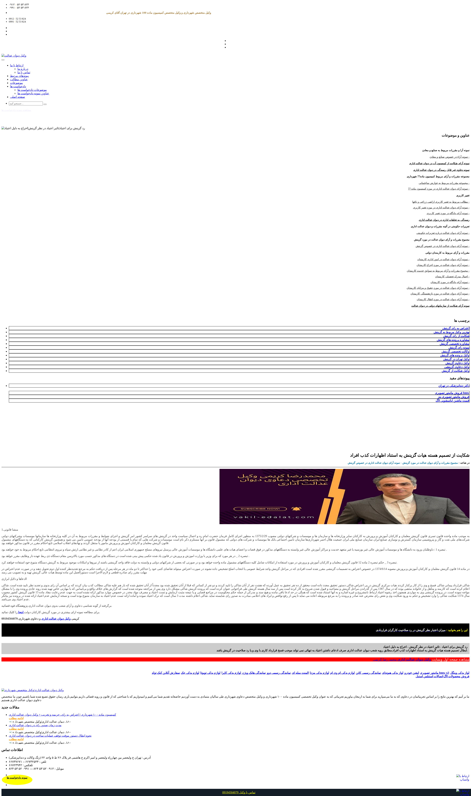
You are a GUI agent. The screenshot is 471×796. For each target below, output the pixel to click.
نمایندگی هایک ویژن (254, 672)
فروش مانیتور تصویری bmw (452, 392)
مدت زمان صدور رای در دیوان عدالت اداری (35, 725)
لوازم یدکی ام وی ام (342, 672)
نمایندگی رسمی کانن (368, 672)
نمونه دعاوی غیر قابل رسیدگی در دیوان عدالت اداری (441, 170)
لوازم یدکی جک (190, 672)
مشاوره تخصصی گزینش (454, 343)
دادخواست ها (18, 86)
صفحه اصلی (17, 96)
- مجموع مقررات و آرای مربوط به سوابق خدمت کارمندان (438, 270)
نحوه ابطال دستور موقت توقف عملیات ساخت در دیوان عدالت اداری (50, 735)
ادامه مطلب (16, 718)
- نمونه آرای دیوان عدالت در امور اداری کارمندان (443, 259)
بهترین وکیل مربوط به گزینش (451, 332)
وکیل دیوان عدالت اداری (414, 659)
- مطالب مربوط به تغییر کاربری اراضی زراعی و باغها (441, 202)
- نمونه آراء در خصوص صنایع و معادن (450, 157)
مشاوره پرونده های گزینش (453, 339)
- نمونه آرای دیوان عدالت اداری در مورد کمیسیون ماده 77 (439, 188)
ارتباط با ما (16, 65)
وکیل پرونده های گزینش (454, 355)
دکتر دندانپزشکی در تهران (453, 385)
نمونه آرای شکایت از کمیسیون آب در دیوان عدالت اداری (439, 163)
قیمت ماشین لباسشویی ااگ (452, 400)
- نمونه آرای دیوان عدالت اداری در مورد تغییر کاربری (441, 207)
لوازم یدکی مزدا (319, 672)
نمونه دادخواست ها (17, 777)
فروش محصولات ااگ (456, 676)
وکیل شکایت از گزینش (455, 370)
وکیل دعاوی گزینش (457, 363)
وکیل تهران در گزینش (456, 359)
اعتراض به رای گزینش (455, 328)
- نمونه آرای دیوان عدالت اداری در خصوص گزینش (443, 246)
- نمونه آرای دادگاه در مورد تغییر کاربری (448, 213)
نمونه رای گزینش (459, 347)
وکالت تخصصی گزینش (455, 351)
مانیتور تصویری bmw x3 (434, 672)
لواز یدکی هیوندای (392, 672)
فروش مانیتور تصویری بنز (453, 396)
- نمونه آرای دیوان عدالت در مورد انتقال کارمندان (443, 299)
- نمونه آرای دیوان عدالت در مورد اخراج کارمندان (443, 265)
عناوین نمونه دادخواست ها (33, 93)
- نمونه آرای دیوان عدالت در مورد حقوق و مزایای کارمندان (438, 288)
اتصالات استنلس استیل (429, 676)
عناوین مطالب (19, 79)
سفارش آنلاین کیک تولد (166, 672)
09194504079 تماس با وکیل (238, 792)
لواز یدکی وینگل (459, 672)
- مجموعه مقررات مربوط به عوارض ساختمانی (444, 183)
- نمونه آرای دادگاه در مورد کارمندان (450, 282)
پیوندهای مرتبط (19, 75)
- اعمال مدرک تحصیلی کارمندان (452, 276)
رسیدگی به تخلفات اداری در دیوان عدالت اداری (444, 220)
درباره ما (22, 68)
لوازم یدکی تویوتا (210, 672)
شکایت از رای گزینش (456, 335)
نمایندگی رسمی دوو (279, 672)
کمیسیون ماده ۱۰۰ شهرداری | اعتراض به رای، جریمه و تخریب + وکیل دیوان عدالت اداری (62, 714)
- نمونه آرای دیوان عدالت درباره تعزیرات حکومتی (443, 233)
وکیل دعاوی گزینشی (456, 366)
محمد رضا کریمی (385, 659)
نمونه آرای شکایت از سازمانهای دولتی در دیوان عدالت (440, 305)
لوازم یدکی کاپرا (232, 672)
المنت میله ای (300, 672)
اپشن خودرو (411, 672)
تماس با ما (23, 72)
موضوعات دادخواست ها (32, 89)
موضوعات (16, 82)
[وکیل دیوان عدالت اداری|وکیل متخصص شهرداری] (32, 690)
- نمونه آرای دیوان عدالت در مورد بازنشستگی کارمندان (440, 293)
